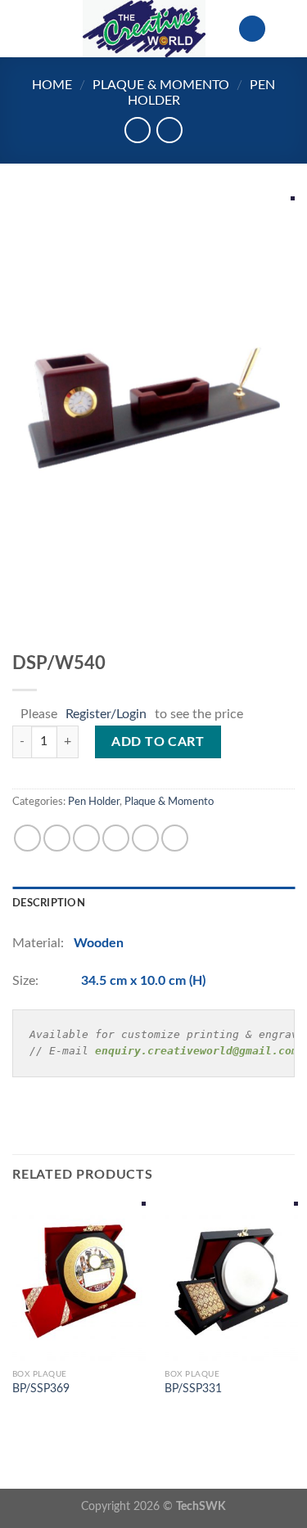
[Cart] (286, 29)
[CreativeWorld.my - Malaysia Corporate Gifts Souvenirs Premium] (144, 28)
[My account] (252, 29)
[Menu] (22, 28)
